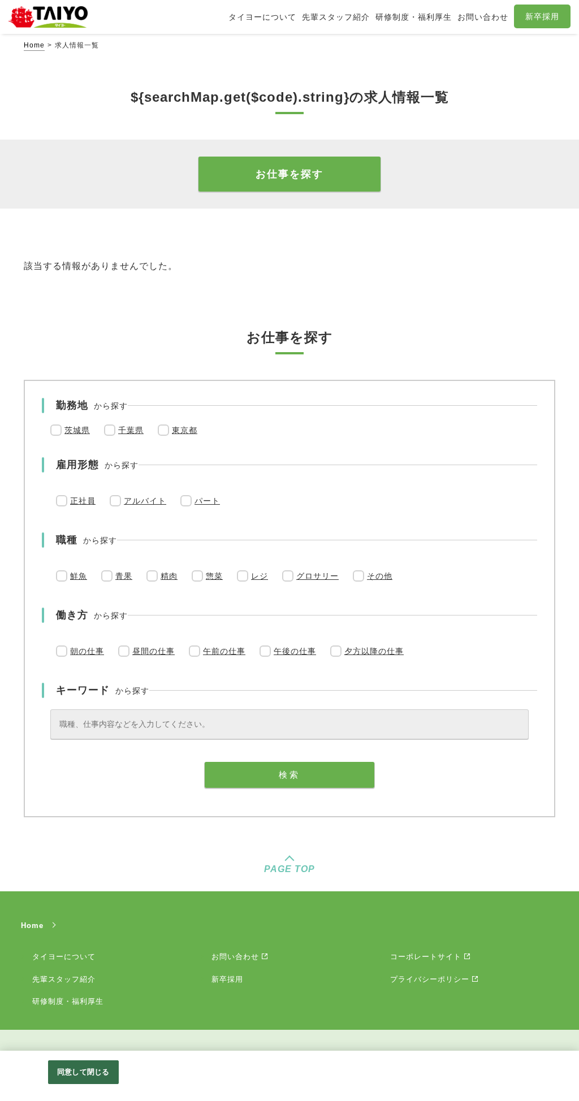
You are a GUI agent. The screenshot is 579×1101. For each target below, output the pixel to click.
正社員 (83, 500)
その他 (379, 575)
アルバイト (145, 500)
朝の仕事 (87, 651)
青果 (123, 575)
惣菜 (214, 575)
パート (207, 500)
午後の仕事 (295, 651)
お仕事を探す (289, 174)
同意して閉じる (83, 1072)
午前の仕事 (224, 651)
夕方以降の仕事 (374, 651)
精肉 (169, 575)
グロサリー (317, 575)
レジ (259, 575)
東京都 (184, 430)
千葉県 (131, 430)
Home (34, 45)
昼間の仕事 (153, 651)
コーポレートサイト (425, 956)
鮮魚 (78, 575)
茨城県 (77, 430)
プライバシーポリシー (429, 979)
